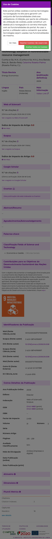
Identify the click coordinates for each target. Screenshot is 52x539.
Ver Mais (12, 43)
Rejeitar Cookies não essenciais (33, 43)
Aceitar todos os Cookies (36, 47)
